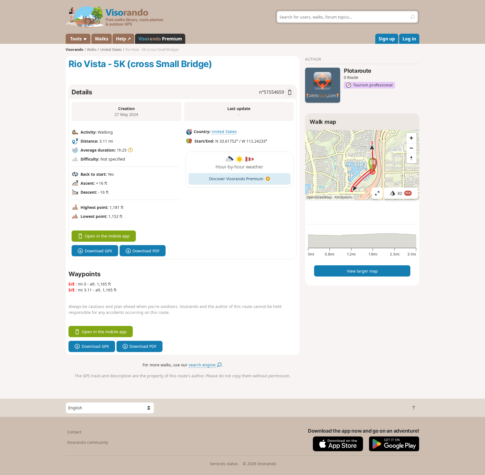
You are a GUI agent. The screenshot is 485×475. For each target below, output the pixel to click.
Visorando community (87, 442)
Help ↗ (123, 39)
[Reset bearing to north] (411, 158)
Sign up (387, 39)
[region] (362, 165)
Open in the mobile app (107, 236)
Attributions (343, 197)
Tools (76, 39)
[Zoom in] (411, 138)
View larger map (362, 271)
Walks (101, 39)
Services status (224, 463)
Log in (409, 39)
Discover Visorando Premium (236, 178)
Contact (74, 432)
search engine (203, 364)
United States (224, 131)
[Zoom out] (411, 148)
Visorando (74, 49)
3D (404, 193)
